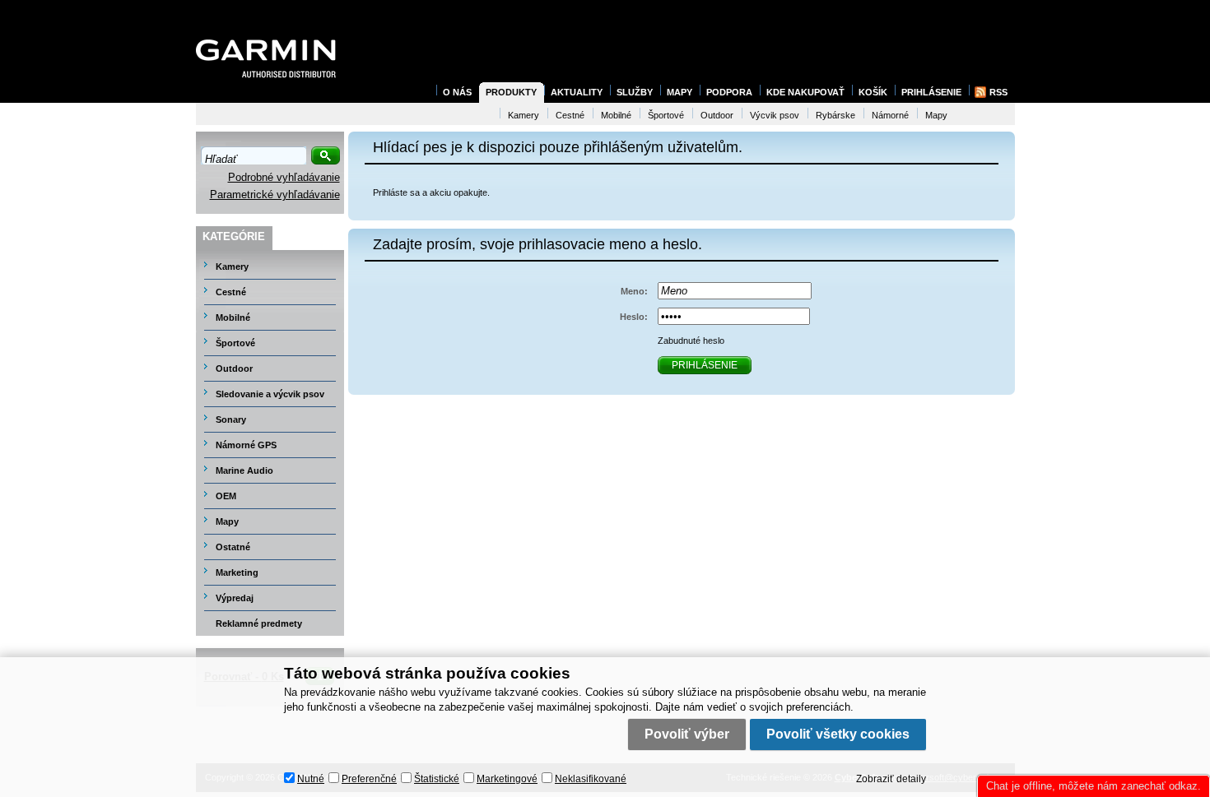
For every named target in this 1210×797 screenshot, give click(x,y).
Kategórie (233, 236)
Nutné (310, 779)
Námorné (890, 115)
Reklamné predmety (259, 623)
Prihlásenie (931, 92)
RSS (998, 92)
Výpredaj (235, 598)
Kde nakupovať (805, 92)
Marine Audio (244, 470)
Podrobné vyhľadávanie (284, 177)
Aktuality (577, 92)
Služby (635, 92)
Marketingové (507, 779)
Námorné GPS (246, 445)
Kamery (232, 266)
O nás (457, 92)
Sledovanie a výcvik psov (270, 394)
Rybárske (835, 115)
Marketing (237, 572)
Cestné (231, 292)
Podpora (729, 92)
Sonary (231, 419)
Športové (235, 343)
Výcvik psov (774, 115)
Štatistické (436, 779)
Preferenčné (369, 779)
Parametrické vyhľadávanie (275, 194)
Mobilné (233, 317)
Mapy (227, 521)
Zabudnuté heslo (691, 340)
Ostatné (233, 547)
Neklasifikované (590, 779)
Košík (873, 92)
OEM (226, 496)
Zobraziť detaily (891, 779)
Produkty (511, 92)
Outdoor (234, 368)
